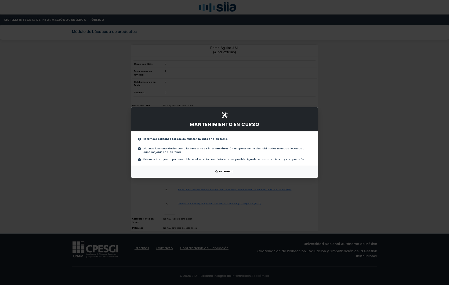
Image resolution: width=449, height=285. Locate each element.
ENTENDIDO (226, 171)
